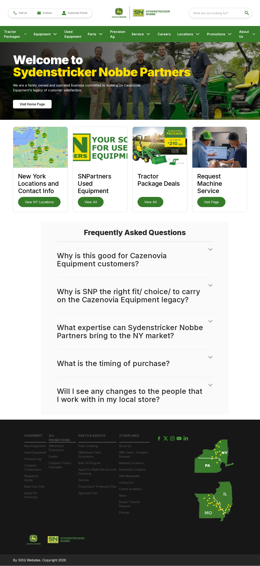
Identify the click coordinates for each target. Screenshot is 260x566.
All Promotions (59, 438)
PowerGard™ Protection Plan (97, 486)
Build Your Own (34, 486)
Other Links (129, 435)
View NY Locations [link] (39, 202)
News (123, 495)
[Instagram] (172, 438)
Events (53, 456)
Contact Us (126, 482)
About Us (244, 34)
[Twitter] (165, 438)
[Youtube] (179, 438)
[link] (74, 13)
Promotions (216, 34)
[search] (247, 13)
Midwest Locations (131, 463)
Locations (185, 34)
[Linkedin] (185, 438)
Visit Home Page (32, 104)
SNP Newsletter (129, 476)
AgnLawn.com (87, 493)
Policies (124, 512)
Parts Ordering (88, 446)
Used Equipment (72, 34)
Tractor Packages (12, 34)
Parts (92, 34)
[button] (20, 13)
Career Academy (130, 489)
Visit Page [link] (211, 202)
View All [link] (90, 202)
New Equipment (34, 446)
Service (138, 34)
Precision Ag (117, 34)
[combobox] (220, 13)
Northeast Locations (132, 469)
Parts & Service (91, 435)
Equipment (42, 34)
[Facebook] (158, 438)
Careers (164, 34)
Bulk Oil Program (89, 463)
